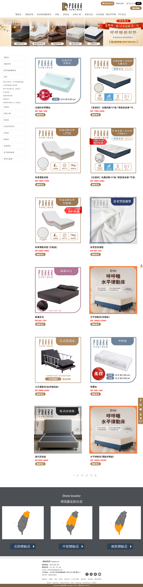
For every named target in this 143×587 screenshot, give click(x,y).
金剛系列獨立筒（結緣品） (12, 102)
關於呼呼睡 (111, 14)
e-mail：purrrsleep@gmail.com (52, 570)
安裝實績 (100, 14)
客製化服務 (8, 159)
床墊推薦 (78, 583)
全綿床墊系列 (9, 126)
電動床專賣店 (65, 583)
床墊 (57, 14)
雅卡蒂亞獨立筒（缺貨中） (12, 89)
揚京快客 (63, 585)
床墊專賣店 (87, 583)
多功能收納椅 (9, 152)
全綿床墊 (6, 92)
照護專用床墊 (8, 95)
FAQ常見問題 (75, 579)
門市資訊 (122, 14)
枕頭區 (6, 120)
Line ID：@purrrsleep (49, 575)
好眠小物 (77, 14)
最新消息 (89, 14)
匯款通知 (121, 3)
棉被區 (6, 139)
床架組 (66, 14)
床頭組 (61, 579)
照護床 (51, 579)
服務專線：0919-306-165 (50, 565)
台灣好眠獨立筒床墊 (10, 85)
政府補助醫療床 (44, 14)
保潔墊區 (7, 146)
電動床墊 (29, 14)
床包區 (6, 133)
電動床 (18, 14)
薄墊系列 (6, 99)
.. (77, 585)
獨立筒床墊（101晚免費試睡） (14, 82)
